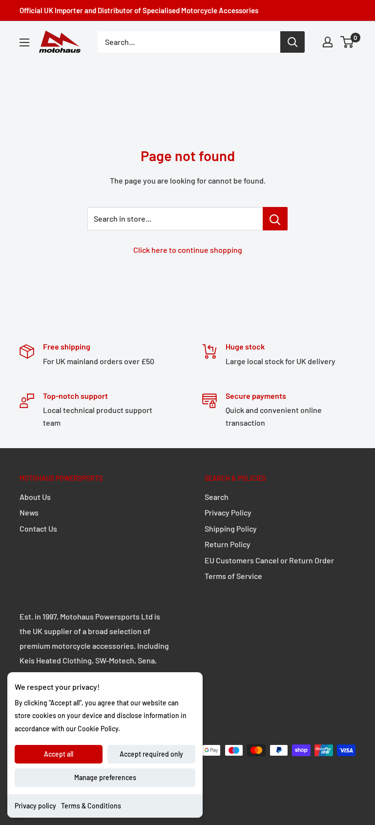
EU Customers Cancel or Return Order (269, 560)
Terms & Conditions (91, 806)
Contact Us (38, 528)
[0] (347, 42)
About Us (35, 496)
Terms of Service (233, 575)
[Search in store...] (275, 218)
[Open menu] (24, 42)
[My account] (328, 42)
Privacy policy (35, 806)
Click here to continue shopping (187, 249)
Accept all (58, 754)
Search (217, 496)
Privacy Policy (228, 512)
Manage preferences (105, 777)
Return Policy (227, 544)
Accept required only (151, 754)
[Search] (292, 42)
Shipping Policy (231, 528)
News (29, 512)
